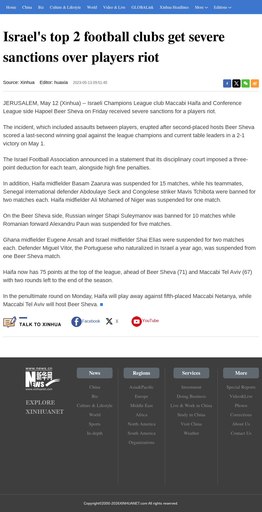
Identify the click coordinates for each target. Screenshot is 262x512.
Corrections (241, 414)
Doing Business (191, 396)
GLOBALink (143, 7)
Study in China (191, 414)
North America (142, 424)
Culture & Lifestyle (65, 7)
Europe (141, 396)
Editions (220, 7)
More (199, 7)
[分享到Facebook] (227, 83)
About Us (241, 424)
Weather (191, 433)
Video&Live (241, 396)
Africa (141, 414)
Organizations (142, 442)
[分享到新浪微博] (255, 83)
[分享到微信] (246, 83)
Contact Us (241, 433)
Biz (41, 7)
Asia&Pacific (141, 387)
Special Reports (241, 387)
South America (142, 433)
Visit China (191, 424)
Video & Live (114, 7)
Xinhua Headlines (174, 7)
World (92, 7)
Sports (95, 424)
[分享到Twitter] (236, 83)
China (27, 7)
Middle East (141, 405)
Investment (191, 387)
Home (11, 7)
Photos (241, 405)
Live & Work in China (191, 405)
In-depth (95, 433)
